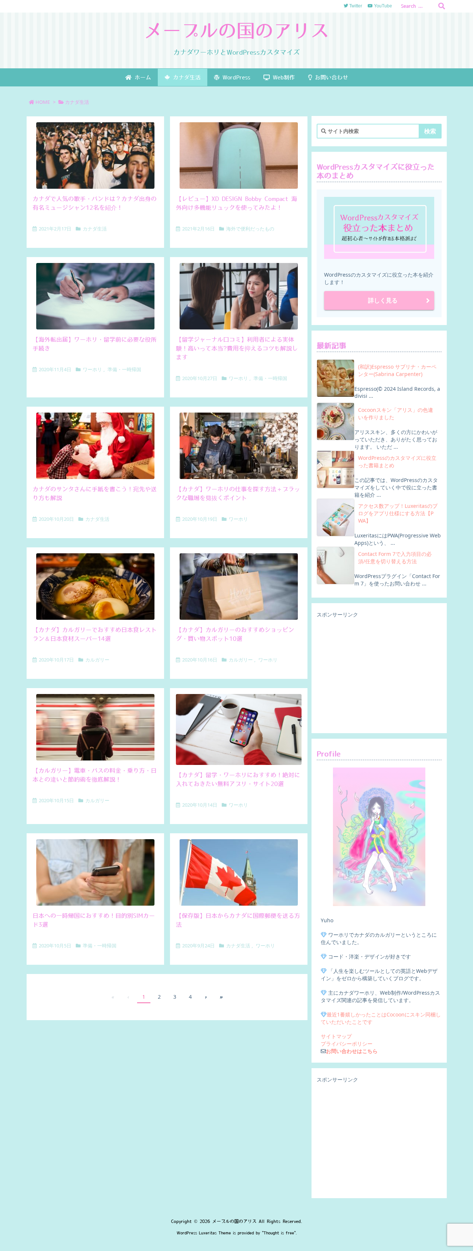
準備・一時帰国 (124, 369)
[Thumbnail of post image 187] (239, 729)
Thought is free (278, 1233)
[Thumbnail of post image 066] (239, 296)
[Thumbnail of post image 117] (239, 446)
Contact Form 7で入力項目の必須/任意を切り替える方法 (395, 557)
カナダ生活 (95, 228)
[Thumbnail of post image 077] (239, 155)
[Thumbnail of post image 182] (95, 296)
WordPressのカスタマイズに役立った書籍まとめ (397, 461)
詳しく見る (383, 300)
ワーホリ (92, 369)
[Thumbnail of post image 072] (95, 586)
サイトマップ (336, 1036)
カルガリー (97, 659)
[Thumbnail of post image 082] (95, 155)
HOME (42, 102)
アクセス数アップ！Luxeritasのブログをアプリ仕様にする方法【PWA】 (398, 513)
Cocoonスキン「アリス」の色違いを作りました (395, 413)
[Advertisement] (379, 673)
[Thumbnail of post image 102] (239, 872)
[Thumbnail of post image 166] (95, 872)
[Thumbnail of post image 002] (239, 586)
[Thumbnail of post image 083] (95, 727)
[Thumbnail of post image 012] (95, 446)
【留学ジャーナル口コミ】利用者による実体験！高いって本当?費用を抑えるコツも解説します (237, 348)
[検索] (441, 6)
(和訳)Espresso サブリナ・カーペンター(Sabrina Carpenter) (397, 370)
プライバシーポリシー (346, 1043)
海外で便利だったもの (250, 228)
